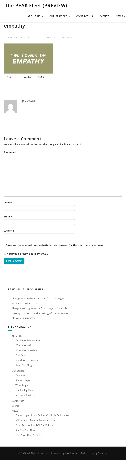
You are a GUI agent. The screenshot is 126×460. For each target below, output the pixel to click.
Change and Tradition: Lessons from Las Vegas (38, 298)
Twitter (10, 77)
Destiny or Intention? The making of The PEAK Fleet (41, 313)
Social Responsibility (26, 360)
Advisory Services (25, 395)
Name (8, 202)
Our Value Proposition (27, 340)
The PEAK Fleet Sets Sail (28, 435)
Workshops (21, 385)
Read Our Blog (23, 365)
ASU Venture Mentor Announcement (35, 420)
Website (9, 230)
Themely (103, 453)
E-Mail (40, 77)
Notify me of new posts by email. (27, 253)
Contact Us (84, 16)
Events (104, 16)
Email (8, 216)
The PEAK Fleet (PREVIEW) (36, 5)
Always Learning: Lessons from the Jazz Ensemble (39, 308)
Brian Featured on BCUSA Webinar (34, 425)
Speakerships (22, 380)
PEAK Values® (23, 345)
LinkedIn (26, 77)
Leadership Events (25, 390)
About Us (34, 16)
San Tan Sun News (25, 430)
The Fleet (20, 355)
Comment (10, 152)
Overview (20, 375)
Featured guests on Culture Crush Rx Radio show (42, 415)
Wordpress (71, 453)
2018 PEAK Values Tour (25, 303)
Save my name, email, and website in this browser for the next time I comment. (55, 245)
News (120, 16)
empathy (14, 25)
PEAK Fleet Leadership (27, 350)
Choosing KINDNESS (23, 318)
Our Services (58, 16)
